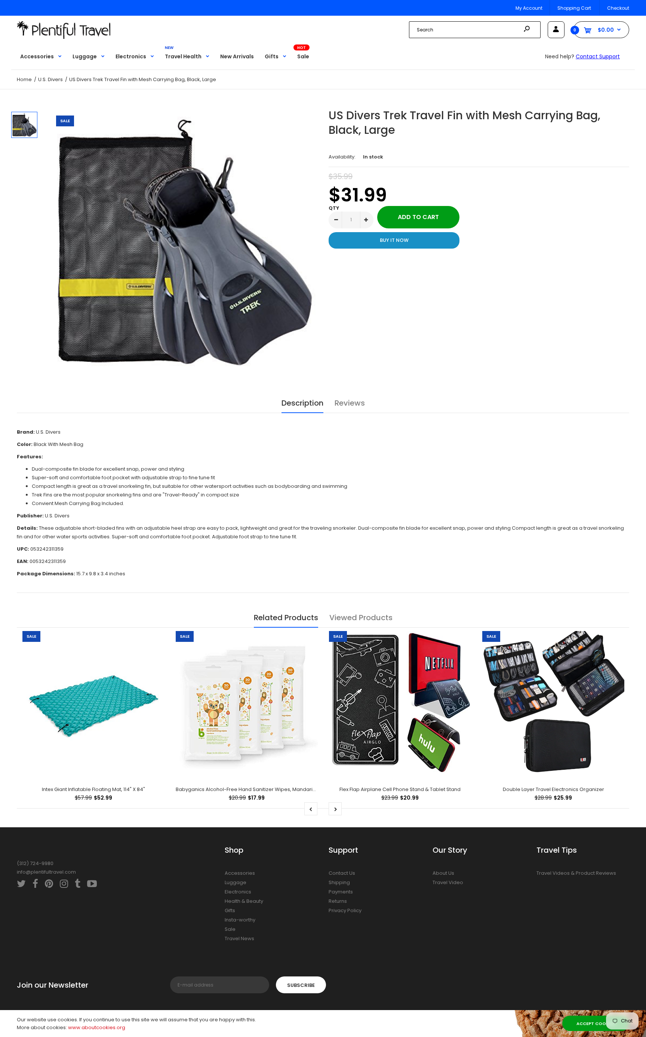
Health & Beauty (244, 901)
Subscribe (301, 985)
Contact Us (342, 873)
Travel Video (448, 882)
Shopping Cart (574, 8)
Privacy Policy (345, 910)
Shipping (339, 882)
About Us (443, 873)
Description (302, 403)
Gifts (230, 910)
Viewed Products (361, 617)
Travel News (239, 938)
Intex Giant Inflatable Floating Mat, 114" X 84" (93, 789)
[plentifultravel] (63, 37)
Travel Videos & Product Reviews (576, 873)
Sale (230, 929)
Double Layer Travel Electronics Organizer (553, 789)
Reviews (350, 403)
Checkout (618, 8)
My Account (529, 8)
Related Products (286, 617)
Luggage (235, 882)
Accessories (240, 873)
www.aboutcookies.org (96, 1027)
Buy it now (394, 240)
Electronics (238, 891)
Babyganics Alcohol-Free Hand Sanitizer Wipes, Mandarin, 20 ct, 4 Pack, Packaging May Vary (288, 789)
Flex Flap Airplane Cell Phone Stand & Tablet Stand (400, 789)
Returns (338, 901)
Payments (341, 891)
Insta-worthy (240, 919)
